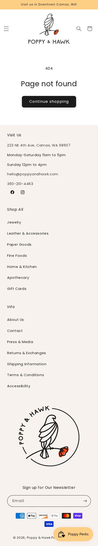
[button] (6, 28)
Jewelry (14, 222)
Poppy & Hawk (39, 538)
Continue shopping (49, 101)
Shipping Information (27, 364)
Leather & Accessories (28, 233)
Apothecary (18, 277)
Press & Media (20, 342)
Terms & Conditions (25, 375)
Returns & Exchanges (26, 353)
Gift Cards (16, 288)
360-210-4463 (20, 183)
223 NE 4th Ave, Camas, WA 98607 (39, 145)
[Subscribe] (85, 501)
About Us (15, 319)
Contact (15, 330)
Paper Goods (19, 244)
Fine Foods (17, 255)
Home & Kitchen (22, 266)
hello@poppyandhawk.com (32, 174)
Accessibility (18, 386)
